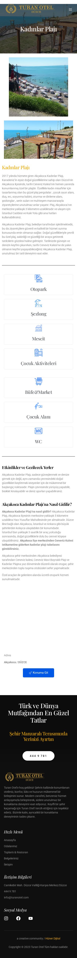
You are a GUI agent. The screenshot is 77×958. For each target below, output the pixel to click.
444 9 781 (38, 755)
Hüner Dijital (52, 938)
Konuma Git (40, 672)
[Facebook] (18, 918)
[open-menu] (71, 10)
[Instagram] (6, 918)
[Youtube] (30, 918)
